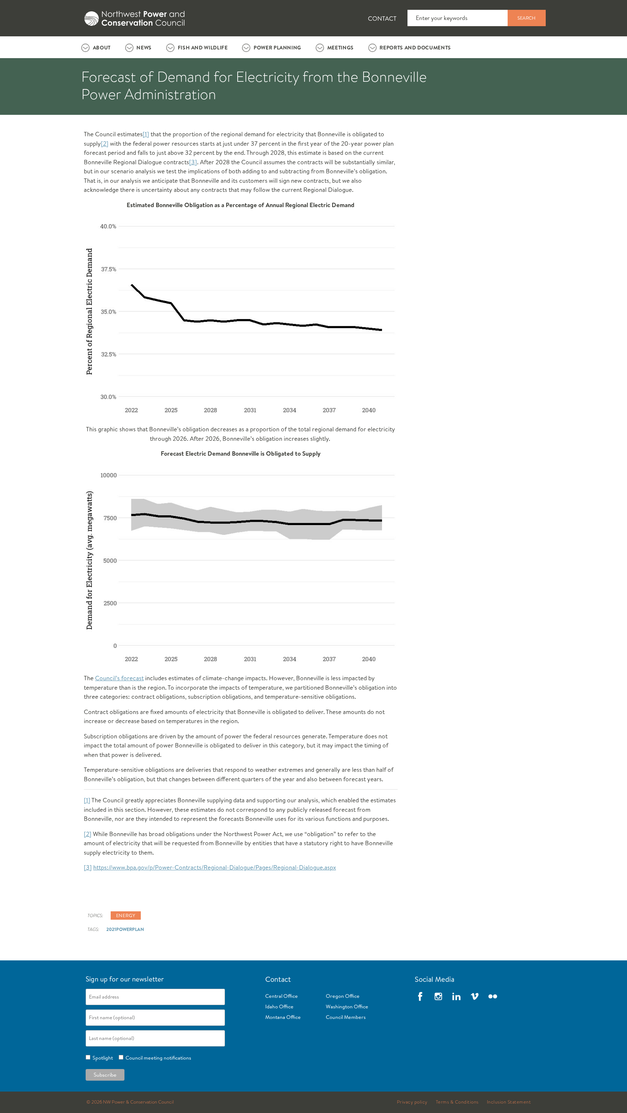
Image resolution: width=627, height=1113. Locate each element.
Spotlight (101, 1057)
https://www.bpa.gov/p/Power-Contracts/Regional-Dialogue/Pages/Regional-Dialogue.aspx (214, 867)
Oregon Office (343, 996)
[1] (146, 134)
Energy (125, 915)
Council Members (346, 1017)
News (144, 47)
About (102, 47)
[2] (104, 143)
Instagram (438, 996)
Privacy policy (412, 1102)
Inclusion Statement (509, 1102)
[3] (193, 162)
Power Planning (277, 47)
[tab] (96, 47)
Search (526, 18)
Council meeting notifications (157, 1057)
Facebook (420, 996)
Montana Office (283, 1017)
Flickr (492, 996)
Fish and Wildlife (203, 47)
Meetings (340, 47)
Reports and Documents (415, 47)
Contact (382, 18)
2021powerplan (125, 929)
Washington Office (347, 1006)
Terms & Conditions (457, 1102)
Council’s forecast (119, 678)
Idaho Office (279, 1006)
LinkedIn (456, 996)
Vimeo (474, 996)
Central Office (281, 996)
